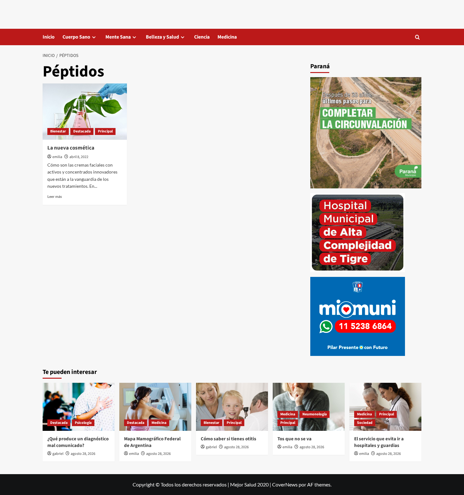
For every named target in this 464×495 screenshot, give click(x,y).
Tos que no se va (294, 439)
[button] (417, 37)
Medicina (227, 37)
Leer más (54, 196)
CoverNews (285, 484)
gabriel (57, 453)
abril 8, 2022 (78, 157)
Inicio (49, 37)
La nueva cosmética (70, 148)
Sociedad (364, 422)
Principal (105, 131)
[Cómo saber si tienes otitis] (232, 407)
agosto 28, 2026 (83, 453)
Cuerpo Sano (76, 37)
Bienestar (58, 131)
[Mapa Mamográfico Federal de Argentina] (155, 407)
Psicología (83, 422)
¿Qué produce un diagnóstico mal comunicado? (78, 442)
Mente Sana (118, 37)
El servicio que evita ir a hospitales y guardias (379, 442)
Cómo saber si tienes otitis (228, 439)
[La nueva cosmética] (85, 111)
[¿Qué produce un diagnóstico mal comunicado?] (79, 407)
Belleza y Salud (162, 37)
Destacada (82, 131)
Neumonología (314, 414)
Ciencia (202, 37)
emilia (57, 157)
